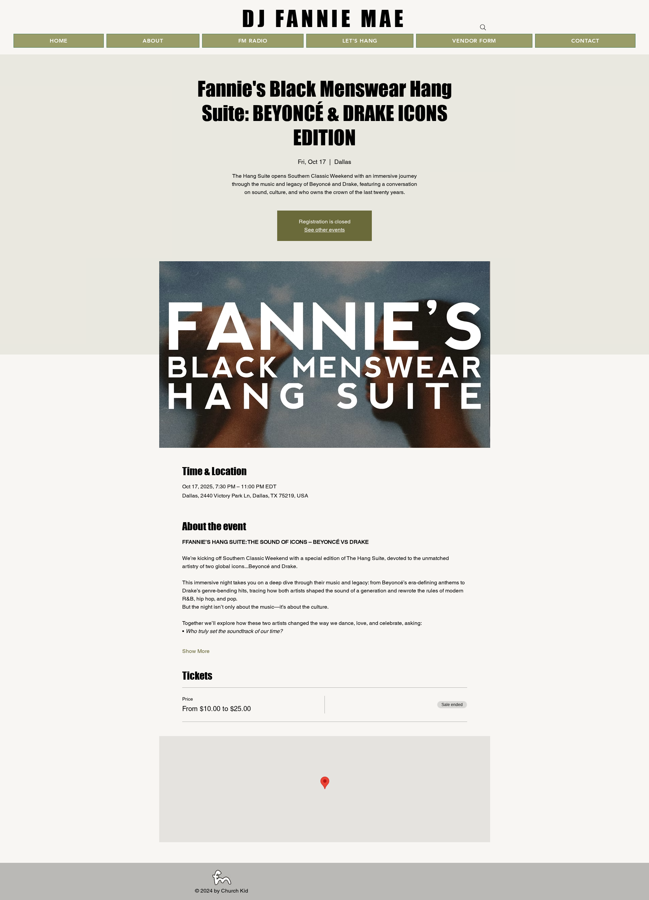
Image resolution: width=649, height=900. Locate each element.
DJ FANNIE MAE (324, 18)
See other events (324, 229)
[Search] (483, 27)
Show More (196, 651)
